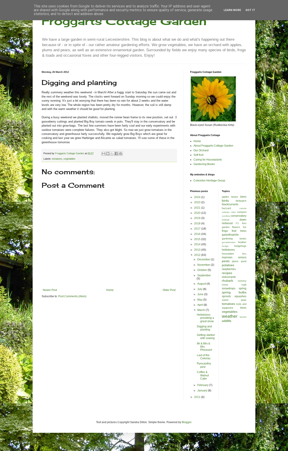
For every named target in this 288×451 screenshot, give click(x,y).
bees (243, 196)
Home (110, 290)
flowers (236, 227)
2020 (197, 212)
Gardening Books (204, 164)
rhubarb (227, 280)
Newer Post (50, 290)
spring (242, 288)
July (200, 289)
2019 (197, 218)
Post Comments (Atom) (72, 296)
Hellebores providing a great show (205, 318)
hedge (225, 246)
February (203, 385)
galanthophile (230, 234)
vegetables (69, 158)
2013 (197, 249)
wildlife (226, 321)
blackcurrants (230, 204)
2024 (197, 197)
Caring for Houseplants (208, 159)
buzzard (226, 208)
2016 (197, 234)
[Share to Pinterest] (120, 153)
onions (242, 257)
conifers (226, 216)
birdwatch (241, 200)
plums (235, 261)
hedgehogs (240, 246)
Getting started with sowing (206, 336)
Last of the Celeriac (204, 357)
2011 (197, 397)
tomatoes (57, 158)
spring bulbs (234, 292)
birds (225, 200)
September (204, 275)
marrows (227, 257)
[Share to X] (112, 153)
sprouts (226, 296)
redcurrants (229, 277)
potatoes (228, 265)
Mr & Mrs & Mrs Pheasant (204, 347)
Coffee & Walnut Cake (203, 375)
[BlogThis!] (108, 153)
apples (225, 196)
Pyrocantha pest (204, 365)
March (201, 310)
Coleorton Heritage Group (209, 180)
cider (233, 212)
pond (243, 261)
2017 (197, 228)
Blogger (186, 422)
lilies (244, 253)
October (202, 270)
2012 (197, 255)
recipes (227, 273)
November (204, 264)
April (200, 304)
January (202, 390)
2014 (197, 244)
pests (226, 261)
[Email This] (103, 153)
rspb (243, 284)
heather (242, 242)
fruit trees (239, 230)
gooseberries (228, 242)
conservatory (238, 215)
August (202, 283)
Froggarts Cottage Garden (124, 21)
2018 (197, 223)
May (200, 299)
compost (241, 212)
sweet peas (234, 300)
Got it (250, 10)
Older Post (169, 290)
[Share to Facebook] (116, 153)
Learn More (232, 10)
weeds (243, 317)
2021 (197, 207)
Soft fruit (198, 154)
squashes (240, 296)
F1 (237, 223)
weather (229, 316)
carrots (242, 208)
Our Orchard (201, 150)
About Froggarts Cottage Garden (213, 145)
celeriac (226, 212)
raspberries (229, 269)
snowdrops (228, 288)
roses (225, 284)
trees (243, 307)
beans (234, 196)
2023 (197, 202)
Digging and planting (204, 328)
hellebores (228, 249)
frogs (225, 230)
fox (244, 227)
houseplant (228, 253)
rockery (242, 280)
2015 (197, 239)
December (204, 259)
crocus (226, 219)
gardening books (234, 238)
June (200, 294)
